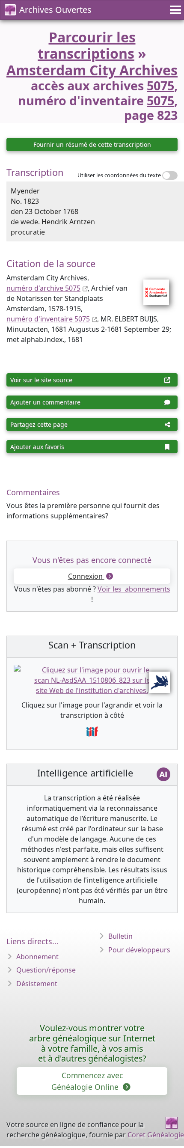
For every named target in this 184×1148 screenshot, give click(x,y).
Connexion (86, 576)
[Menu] (174, 9)
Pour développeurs (139, 950)
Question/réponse (46, 970)
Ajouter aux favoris (37, 447)
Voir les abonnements (134, 589)
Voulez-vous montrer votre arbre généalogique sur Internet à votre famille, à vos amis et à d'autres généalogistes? (92, 1043)
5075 (160, 85)
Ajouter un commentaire (45, 402)
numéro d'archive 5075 (43, 288)
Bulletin (120, 936)
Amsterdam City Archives (92, 70)
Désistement (36, 983)
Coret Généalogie (156, 1134)
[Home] (172, 1123)
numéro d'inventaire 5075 (48, 319)
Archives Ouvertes (55, 9)
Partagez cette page (39, 424)
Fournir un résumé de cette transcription (92, 144)
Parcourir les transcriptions (87, 45)
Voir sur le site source (41, 380)
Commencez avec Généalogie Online (87, 1080)
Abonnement (37, 956)
